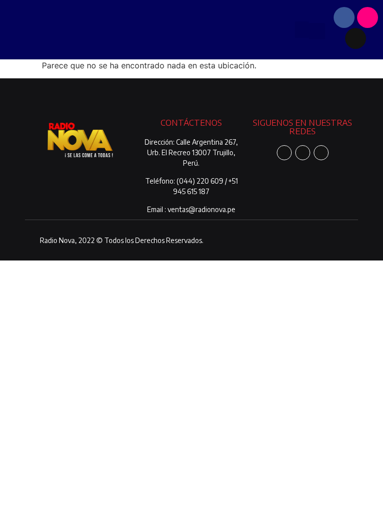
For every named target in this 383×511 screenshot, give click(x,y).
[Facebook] (344, 17)
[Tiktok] (355, 38)
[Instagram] (367, 17)
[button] (302, 29)
